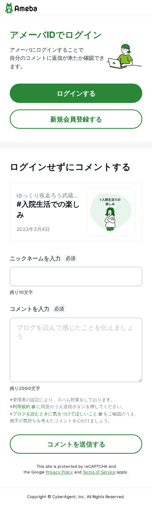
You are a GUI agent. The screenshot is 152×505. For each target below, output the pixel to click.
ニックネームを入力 (35, 258)
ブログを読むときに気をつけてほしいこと (55, 414)
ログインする (76, 93)
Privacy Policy (59, 471)
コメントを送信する (76, 444)
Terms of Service (99, 471)
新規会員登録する (76, 119)
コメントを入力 (29, 308)
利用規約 (21, 406)
